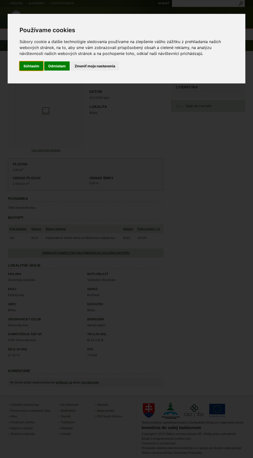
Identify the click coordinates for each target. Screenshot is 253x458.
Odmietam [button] (57, 66)
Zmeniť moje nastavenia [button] (95, 66)
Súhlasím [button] (31, 66)
